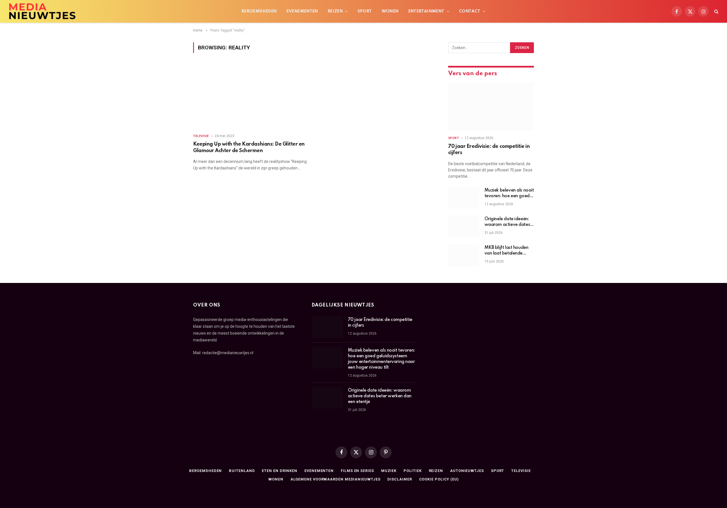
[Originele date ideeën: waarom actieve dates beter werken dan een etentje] (463, 226)
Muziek (388, 471)
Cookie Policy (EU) (439, 479)
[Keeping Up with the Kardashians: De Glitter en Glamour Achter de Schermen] (250, 96)
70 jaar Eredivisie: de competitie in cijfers (489, 149)
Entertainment (426, 11)
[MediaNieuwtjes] (42, 11)
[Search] (715, 11)
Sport (365, 11)
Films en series (357, 471)
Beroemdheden (259, 11)
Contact (470, 11)
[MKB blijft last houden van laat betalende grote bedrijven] (463, 255)
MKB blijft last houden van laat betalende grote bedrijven (506, 250)
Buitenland (242, 471)
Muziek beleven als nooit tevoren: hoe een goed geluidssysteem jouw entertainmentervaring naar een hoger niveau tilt (509, 193)
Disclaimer (399, 479)
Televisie (201, 136)
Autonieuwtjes (467, 471)
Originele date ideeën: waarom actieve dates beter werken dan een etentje (507, 222)
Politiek (412, 471)
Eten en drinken (279, 471)
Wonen (390, 11)
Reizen (335, 11)
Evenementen (302, 11)
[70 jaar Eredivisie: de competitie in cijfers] (491, 107)
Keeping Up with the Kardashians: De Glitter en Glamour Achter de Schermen (249, 147)
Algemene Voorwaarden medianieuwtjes (336, 479)
